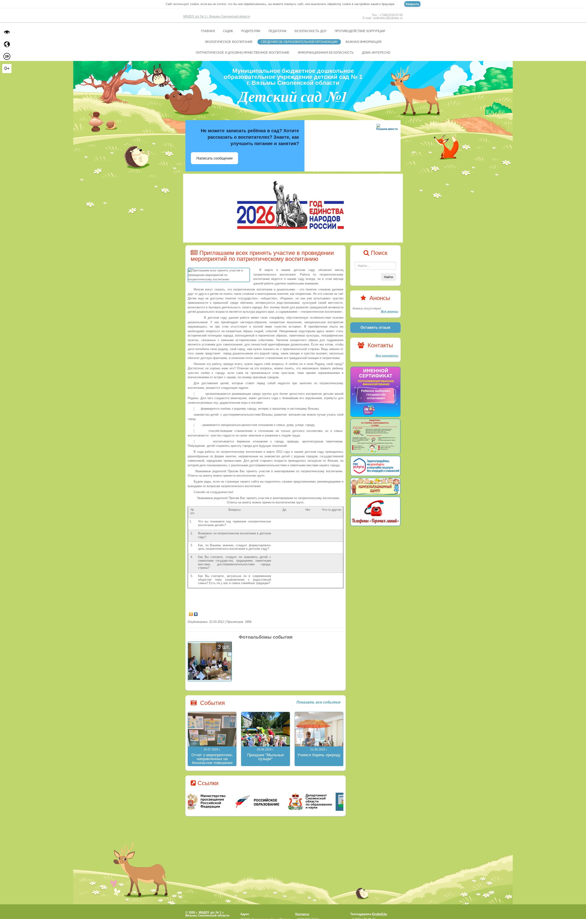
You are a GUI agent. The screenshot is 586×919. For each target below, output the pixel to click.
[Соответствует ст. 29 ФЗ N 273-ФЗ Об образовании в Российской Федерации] (6, 56)
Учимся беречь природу (319, 755)
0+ (7, 68)
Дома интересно (376, 52)
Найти (388, 277)
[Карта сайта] (6, 44)
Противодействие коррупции (360, 31)
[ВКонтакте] (195, 613)
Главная (208, 31)
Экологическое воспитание (229, 42)
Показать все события (318, 702)
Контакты (302, 914)
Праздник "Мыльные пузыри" (265, 757)
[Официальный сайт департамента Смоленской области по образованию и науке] (317, 801)
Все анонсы (389, 311)
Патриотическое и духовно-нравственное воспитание (243, 52)
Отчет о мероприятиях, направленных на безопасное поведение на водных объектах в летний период (212, 763)
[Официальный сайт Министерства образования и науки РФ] (213, 801)
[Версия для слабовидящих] (6, 32)
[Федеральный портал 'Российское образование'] (265, 801)
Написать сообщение (214, 158)
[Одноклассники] (191, 613)
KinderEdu (379, 914)
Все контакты (387, 355)
